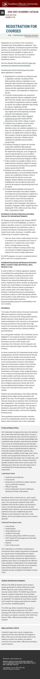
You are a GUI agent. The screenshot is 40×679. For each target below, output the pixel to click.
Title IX (5, 663)
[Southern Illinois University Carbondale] (20, 4)
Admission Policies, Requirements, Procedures (25, 35)
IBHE (4, 664)
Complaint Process (12, 664)
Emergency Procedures (15, 663)
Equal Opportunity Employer (24, 661)
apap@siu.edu (10, 17)
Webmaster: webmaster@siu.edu (12, 658)
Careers (11, 661)
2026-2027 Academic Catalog (23, 11)
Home (9, 35)
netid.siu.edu (18, 601)
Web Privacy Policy (29, 663)
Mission (5, 661)
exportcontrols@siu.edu (9, 301)
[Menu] (2, 13)
